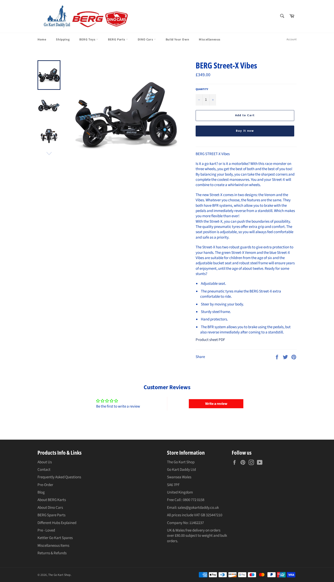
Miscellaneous (209, 39)
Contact (43, 469)
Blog (41, 492)
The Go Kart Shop (59, 575)
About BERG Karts (51, 500)
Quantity (202, 89)
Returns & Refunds (52, 553)
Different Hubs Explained (56, 523)
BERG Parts (117, 39)
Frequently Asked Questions (59, 477)
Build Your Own (177, 39)
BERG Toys (87, 39)
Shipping (63, 39)
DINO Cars (146, 39)
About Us (44, 462)
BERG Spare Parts (51, 515)
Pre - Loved (46, 530)
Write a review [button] (216, 403)
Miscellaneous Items (53, 545)
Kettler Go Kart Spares (55, 538)
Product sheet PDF (210, 340)
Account (292, 39)
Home (41, 39)
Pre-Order (45, 485)
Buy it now (245, 131)
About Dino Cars (50, 507)
